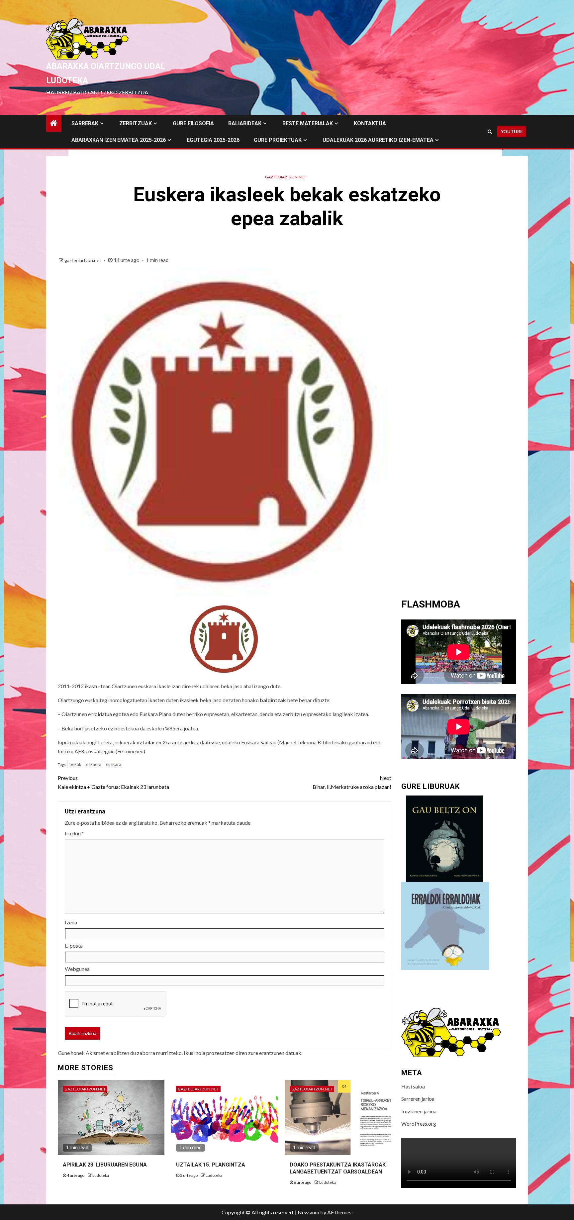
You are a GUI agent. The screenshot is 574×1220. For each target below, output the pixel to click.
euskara (113, 764)
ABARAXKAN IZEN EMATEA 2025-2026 (118, 140)
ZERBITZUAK (135, 123)
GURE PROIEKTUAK (278, 140)
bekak (75, 764)
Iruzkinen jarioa (418, 1111)
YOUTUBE (512, 131)
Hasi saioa (413, 1086)
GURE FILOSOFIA (193, 123)
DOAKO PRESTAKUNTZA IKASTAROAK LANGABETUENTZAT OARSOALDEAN (338, 1168)
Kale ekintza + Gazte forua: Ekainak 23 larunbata (113, 782)
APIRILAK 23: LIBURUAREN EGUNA (105, 1165)
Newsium (308, 1212)
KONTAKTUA (370, 123)
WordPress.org (418, 1123)
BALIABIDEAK (244, 123)
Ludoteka (100, 1175)
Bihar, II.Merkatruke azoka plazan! (352, 782)
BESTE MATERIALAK (307, 123)
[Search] (490, 131)
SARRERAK (84, 123)
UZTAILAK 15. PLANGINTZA (210, 1165)
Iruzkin (74, 833)
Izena (71, 922)
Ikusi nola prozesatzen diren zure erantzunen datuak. (243, 1053)
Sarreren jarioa (417, 1098)
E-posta (74, 945)
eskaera (93, 764)
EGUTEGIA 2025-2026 (213, 140)
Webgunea (77, 969)
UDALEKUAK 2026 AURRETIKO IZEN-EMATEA (378, 140)
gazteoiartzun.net (285, 176)
